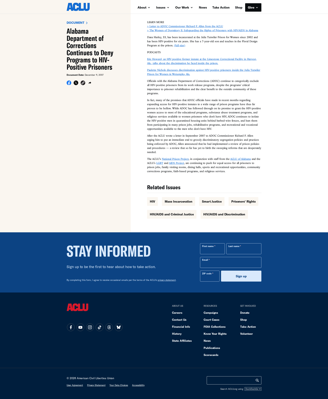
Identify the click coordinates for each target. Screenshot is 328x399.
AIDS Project (176, 163)
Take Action (221, 7)
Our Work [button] (182, 7)
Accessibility (138, 385)
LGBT (159, 163)
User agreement (75, 385)
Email (205, 259)
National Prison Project (175, 159)
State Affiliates (182, 340)
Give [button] (251, 7)
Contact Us (179, 319)
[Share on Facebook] (69, 84)
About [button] (142, 7)
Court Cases (211, 319)
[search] (257, 380)
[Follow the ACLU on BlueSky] (118, 327)
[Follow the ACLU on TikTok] (99, 327)
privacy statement (167, 280)
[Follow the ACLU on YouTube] (80, 327)
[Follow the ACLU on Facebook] (71, 327)
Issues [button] (161, 7)
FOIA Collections (215, 326)
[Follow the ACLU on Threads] (109, 327)
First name (208, 246)
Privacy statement (96, 385)
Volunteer (246, 333)
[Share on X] (76, 84)
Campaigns (211, 312)
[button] (83, 83)
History (176, 333)
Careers (177, 312)
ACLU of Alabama (240, 159)
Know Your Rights (215, 333)
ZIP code (206, 273)
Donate (244, 312)
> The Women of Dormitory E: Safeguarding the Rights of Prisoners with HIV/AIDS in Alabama (202, 30)
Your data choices (119, 385)
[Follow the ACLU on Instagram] (90, 327)
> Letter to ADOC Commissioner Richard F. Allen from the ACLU (185, 26)
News (203, 7)
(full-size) (179, 45)
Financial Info (181, 326)
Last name (233, 246)
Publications (212, 347)
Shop (238, 7)
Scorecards (211, 354)
